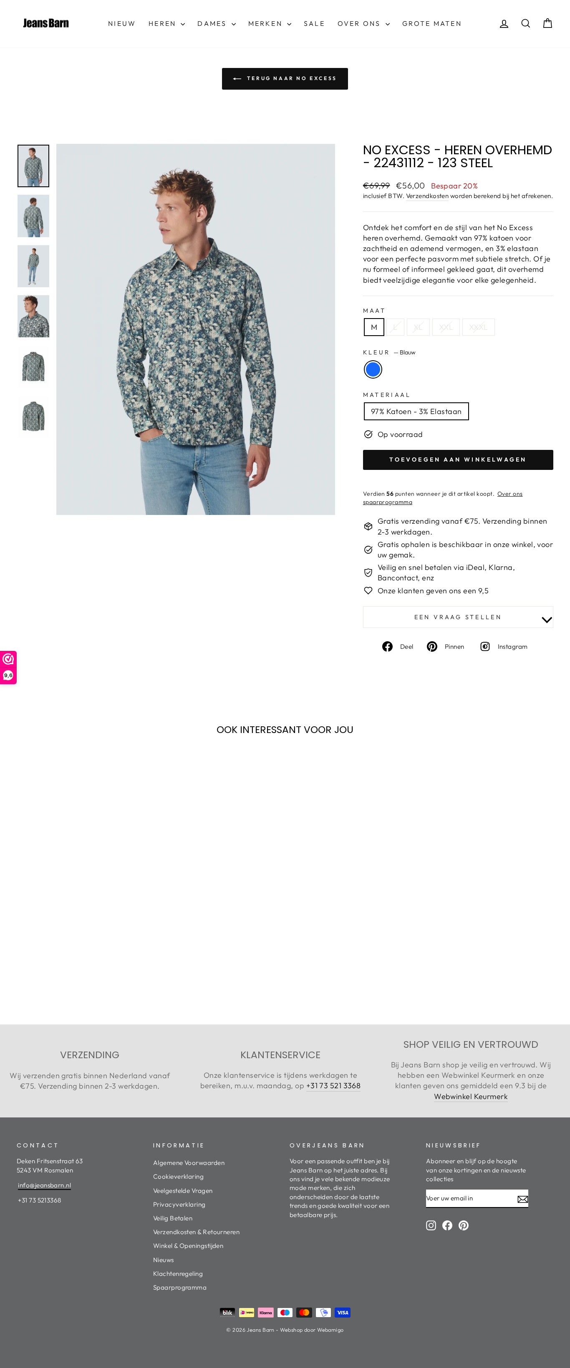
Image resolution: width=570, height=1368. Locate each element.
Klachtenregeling (178, 1274)
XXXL (478, 327)
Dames (213, 23)
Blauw (373, 369)
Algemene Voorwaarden (188, 1163)
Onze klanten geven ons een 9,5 (433, 590)
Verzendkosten (427, 196)
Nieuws (163, 1260)
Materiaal (387, 395)
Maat (374, 310)
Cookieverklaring (178, 1176)
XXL (446, 327)
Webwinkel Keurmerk (471, 1096)
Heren (164, 23)
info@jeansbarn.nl (44, 1185)
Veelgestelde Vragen (183, 1191)
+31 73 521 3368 (333, 1085)
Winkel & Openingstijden (188, 1246)
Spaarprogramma (180, 1287)
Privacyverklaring (179, 1204)
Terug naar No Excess (291, 78)
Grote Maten (432, 23)
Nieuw (122, 23)
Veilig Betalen (172, 1218)
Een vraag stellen (458, 617)
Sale (314, 23)
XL (418, 327)
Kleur (389, 352)
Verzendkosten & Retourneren (196, 1232)
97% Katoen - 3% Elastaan (416, 411)
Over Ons (360, 23)
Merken (266, 23)
